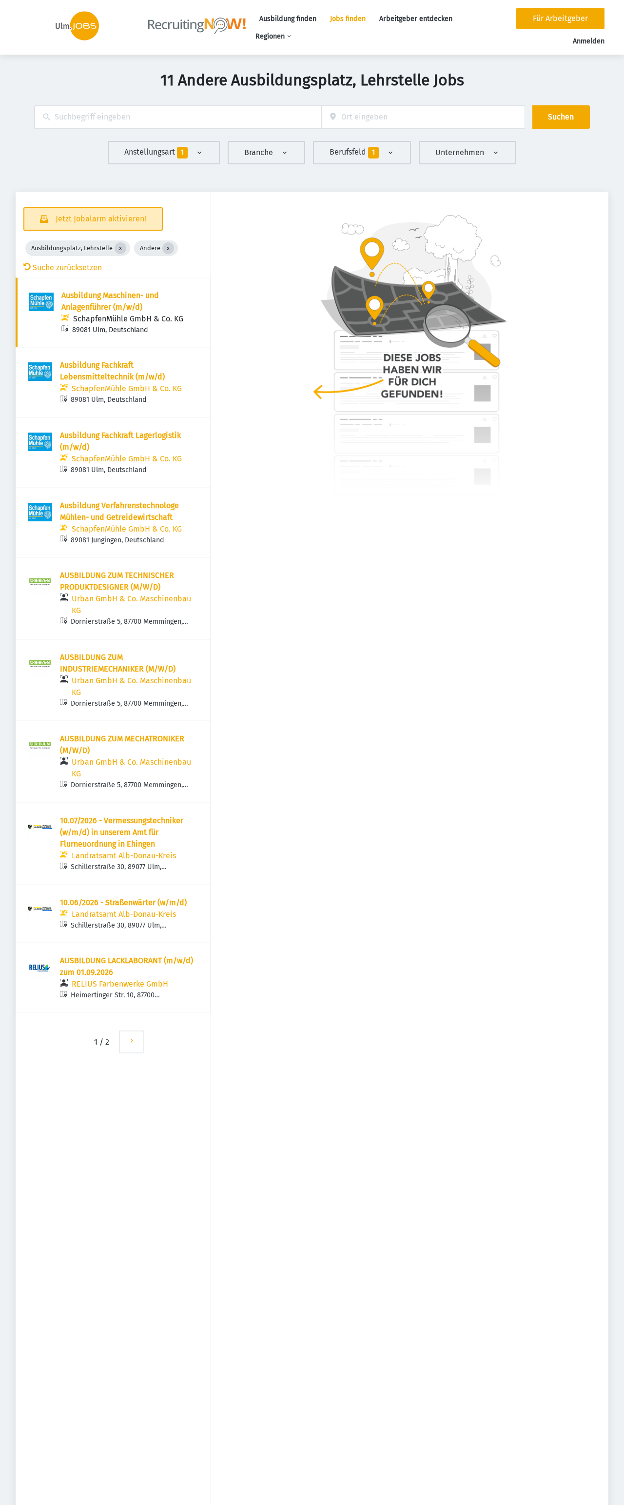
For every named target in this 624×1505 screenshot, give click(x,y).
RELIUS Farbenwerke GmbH (120, 984)
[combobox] (177, 117)
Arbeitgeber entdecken (415, 19)
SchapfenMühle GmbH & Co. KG (128, 318)
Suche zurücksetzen (67, 267)
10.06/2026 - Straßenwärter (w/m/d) (123, 902)
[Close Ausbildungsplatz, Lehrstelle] (120, 248)
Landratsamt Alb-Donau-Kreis (124, 855)
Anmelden (588, 41)
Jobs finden (348, 19)
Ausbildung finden (287, 19)
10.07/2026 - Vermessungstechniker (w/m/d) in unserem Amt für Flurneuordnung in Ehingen (121, 832)
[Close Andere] (168, 248)
